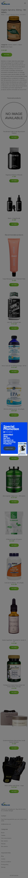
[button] (9, 448)
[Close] (2, 423)
